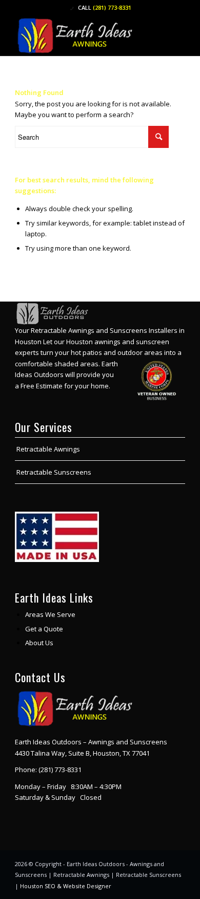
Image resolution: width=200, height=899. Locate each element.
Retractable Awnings (48, 449)
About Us (39, 642)
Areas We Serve (50, 614)
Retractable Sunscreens (53, 472)
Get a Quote (44, 628)
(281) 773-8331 (112, 7)
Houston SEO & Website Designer (65, 886)
